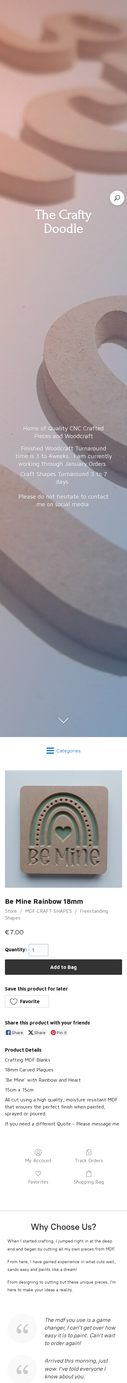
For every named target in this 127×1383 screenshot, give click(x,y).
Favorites (38, 1181)
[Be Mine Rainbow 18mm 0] (63, 829)
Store (11, 911)
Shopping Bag (89, 1181)
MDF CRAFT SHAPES (48, 911)
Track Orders (89, 1160)
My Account (38, 1160)
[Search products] (117, 198)
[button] (27, 1001)
